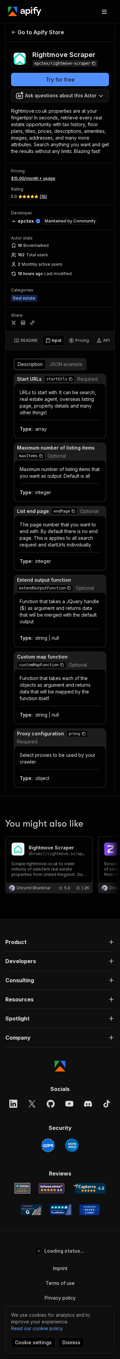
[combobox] (60, 95)
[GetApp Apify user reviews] (22, 1188)
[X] (32, 1103)
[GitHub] (50, 1103)
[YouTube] (69, 1103)
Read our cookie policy (37, 1328)
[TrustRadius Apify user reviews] (60, 1209)
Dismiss (71, 1342)
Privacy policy (60, 1298)
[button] (71, 379)
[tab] (26, 340)
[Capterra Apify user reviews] (89, 1188)
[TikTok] (106, 1103)
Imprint (60, 1268)
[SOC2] (72, 1145)
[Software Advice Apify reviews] (51, 1188)
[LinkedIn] (13, 1103)
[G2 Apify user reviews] (31, 1209)
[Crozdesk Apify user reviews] (89, 1209)
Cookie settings (33, 1342)
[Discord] (88, 1103)
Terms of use (60, 1283)
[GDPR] (48, 1145)
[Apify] (24, 11)
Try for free (60, 79)
